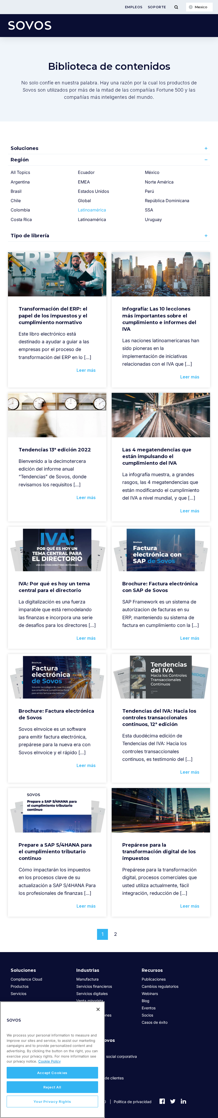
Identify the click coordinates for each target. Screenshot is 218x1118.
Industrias (87, 970)
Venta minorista (89, 1000)
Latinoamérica (92, 210)
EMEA (84, 182)
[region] (52, 1059)
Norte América (159, 182)
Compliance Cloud (26, 979)
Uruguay (153, 219)
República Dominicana (167, 200)
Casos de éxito (154, 1022)
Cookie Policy (49, 1061)
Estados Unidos (93, 191)
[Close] (98, 1009)
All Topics (20, 172)
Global (84, 200)
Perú (149, 191)
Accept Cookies (52, 1073)
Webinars (150, 993)
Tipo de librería (30, 236)
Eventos (149, 1008)
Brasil (16, 191)
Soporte (157, 7)
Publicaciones (154, 979)
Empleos (133, 7)
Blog (145, 1000)
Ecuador (86, 172)
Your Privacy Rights (52, 1101)
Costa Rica (21, 219)
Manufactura (87, 979)
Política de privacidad (133, 1101)
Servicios (18, 993)
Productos (19, 986)
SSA (149, 210)
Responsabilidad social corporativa (106, 1056)
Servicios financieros (94, 986)
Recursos (152, 970)
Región (20, 160)
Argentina (20, 182)
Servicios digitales (92, 993)
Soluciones (24, 148)
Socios (147, 1015)
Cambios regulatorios (160, 986)
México (152, 172)
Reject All (52, 1087)
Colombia (20, 210)
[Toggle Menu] (176, 7)
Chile (16, 200)
